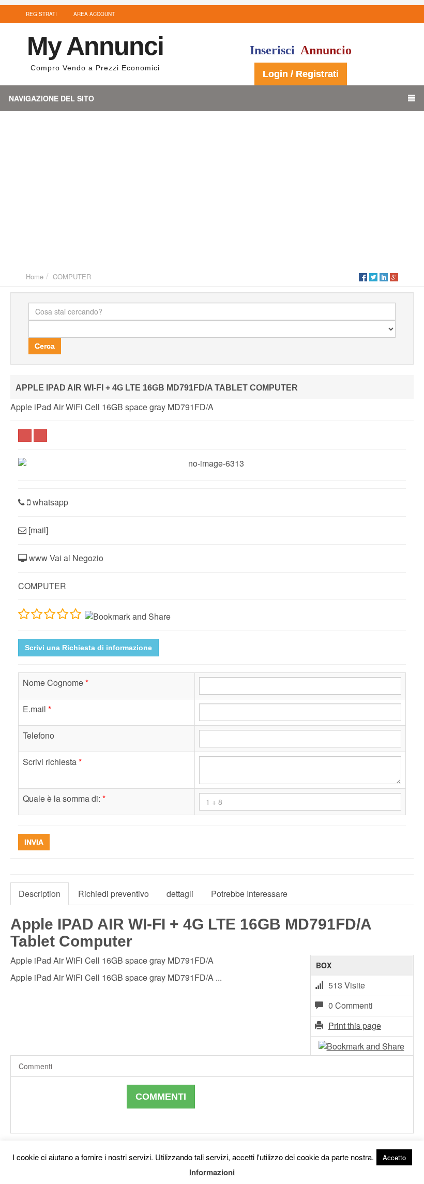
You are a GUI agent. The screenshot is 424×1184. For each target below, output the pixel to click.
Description (39, 894)
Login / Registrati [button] (301, 74)
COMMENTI (160, 1096)
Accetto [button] (394, 1157)
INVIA (33, 842)
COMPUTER (72, 276)
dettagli (179, 894)
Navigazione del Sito (51, 98)
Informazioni (212, 1172)
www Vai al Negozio (65, 558)
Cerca (45, 346)
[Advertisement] (212, 188)
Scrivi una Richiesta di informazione (88, 647)
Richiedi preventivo (113, 894)
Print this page (354, 1025)
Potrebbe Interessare (249, 894)
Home (34, 276)
